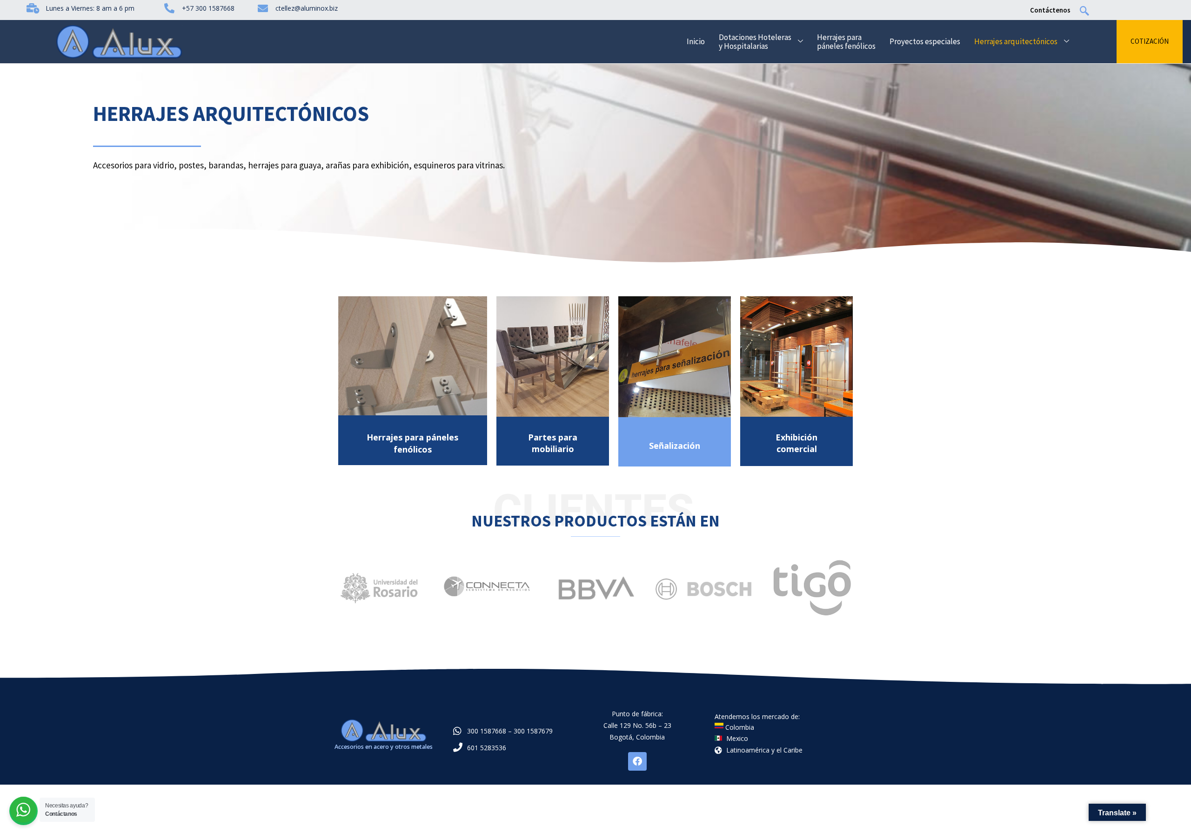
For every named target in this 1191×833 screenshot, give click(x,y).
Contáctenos (1050, 10)
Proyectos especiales (925, 41)
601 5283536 (486, 747)
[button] (1089, 10)
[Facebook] (637, 761)
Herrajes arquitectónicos (1015, 41)
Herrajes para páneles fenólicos (846, 41)
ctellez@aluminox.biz (306, 8)
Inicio (696, 41)
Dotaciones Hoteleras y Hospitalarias (755, 41)
